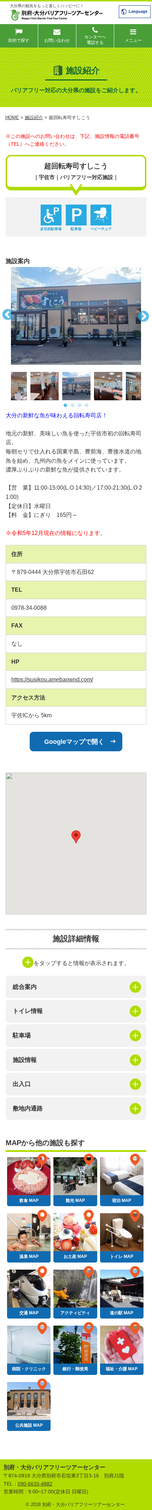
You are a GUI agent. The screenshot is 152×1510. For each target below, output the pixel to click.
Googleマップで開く (74, 741)
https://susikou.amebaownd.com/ (52, 679)
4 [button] (86, 405)
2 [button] (72, 405)
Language (138, 11)
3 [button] (79, 405)
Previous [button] (5, 315)
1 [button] (65, 405)
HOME (12, 117)
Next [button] (146, 315)
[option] (76, 316)
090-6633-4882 (35, 1484)
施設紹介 (34, 117)
